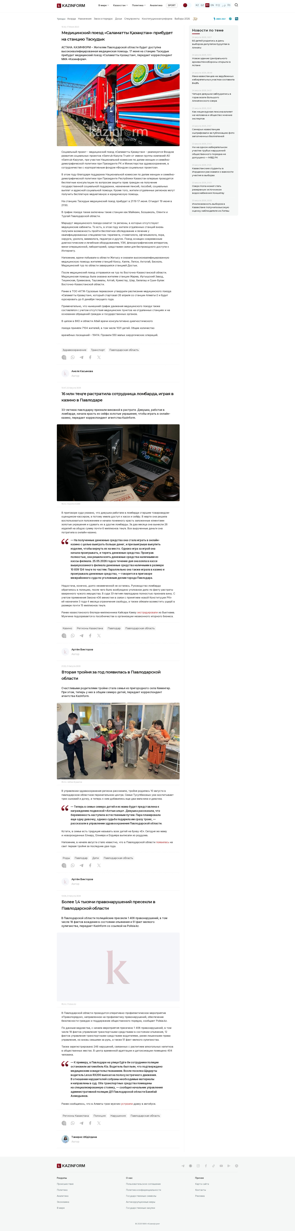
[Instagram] (63, 357)
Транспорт (98, 350)
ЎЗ (228, 5)
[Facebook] (90, 357)
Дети (95, 858)
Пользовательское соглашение (143, 1191)
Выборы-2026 (182, 18)
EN (212, 5)
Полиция (100, 1123)
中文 (218, 5)
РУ (207, 5)
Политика (62, 1197)
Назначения (85, 18)
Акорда (71, 18)
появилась (162, 842)
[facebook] (205, 1173)
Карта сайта (202, 1191)
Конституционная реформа (157, 18)
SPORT (172, 5)
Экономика (63, 1209)
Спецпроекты (132, 18)
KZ (197, 5)
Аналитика (156, 5)
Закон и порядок (103, 18)
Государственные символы (141, 1203)
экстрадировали (147, 612)
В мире (61, 1215)
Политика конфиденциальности (143, 1197)
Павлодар (114, 628)
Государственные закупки (140, 1215)
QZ (202, 5)
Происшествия (65, 1191)
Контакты (200, 1197)
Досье (118, 18)
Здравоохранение (74, 350)
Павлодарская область (124, 350)
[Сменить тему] (187, 5)
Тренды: (61, 19)
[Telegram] (81, 357)
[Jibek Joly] (220, 18)
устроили (127, 1111)
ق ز (224, 5)
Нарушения (118, 1123)
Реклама (200, 1203)
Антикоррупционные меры (140, 1209)
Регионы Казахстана (90, 628)
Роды (66, 858)
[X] (98, 357)
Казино (67, 628)
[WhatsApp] (72, 357)
